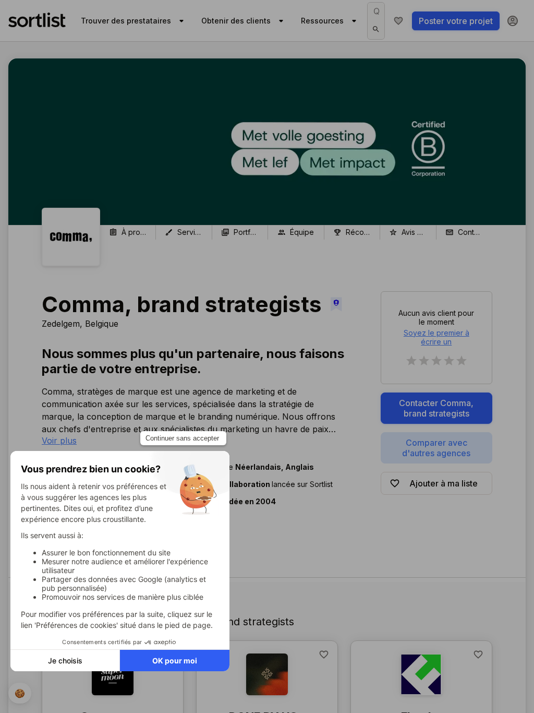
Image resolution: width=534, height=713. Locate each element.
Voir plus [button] (59, 440)
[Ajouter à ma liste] (323, 654)
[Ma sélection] (398, 21)
